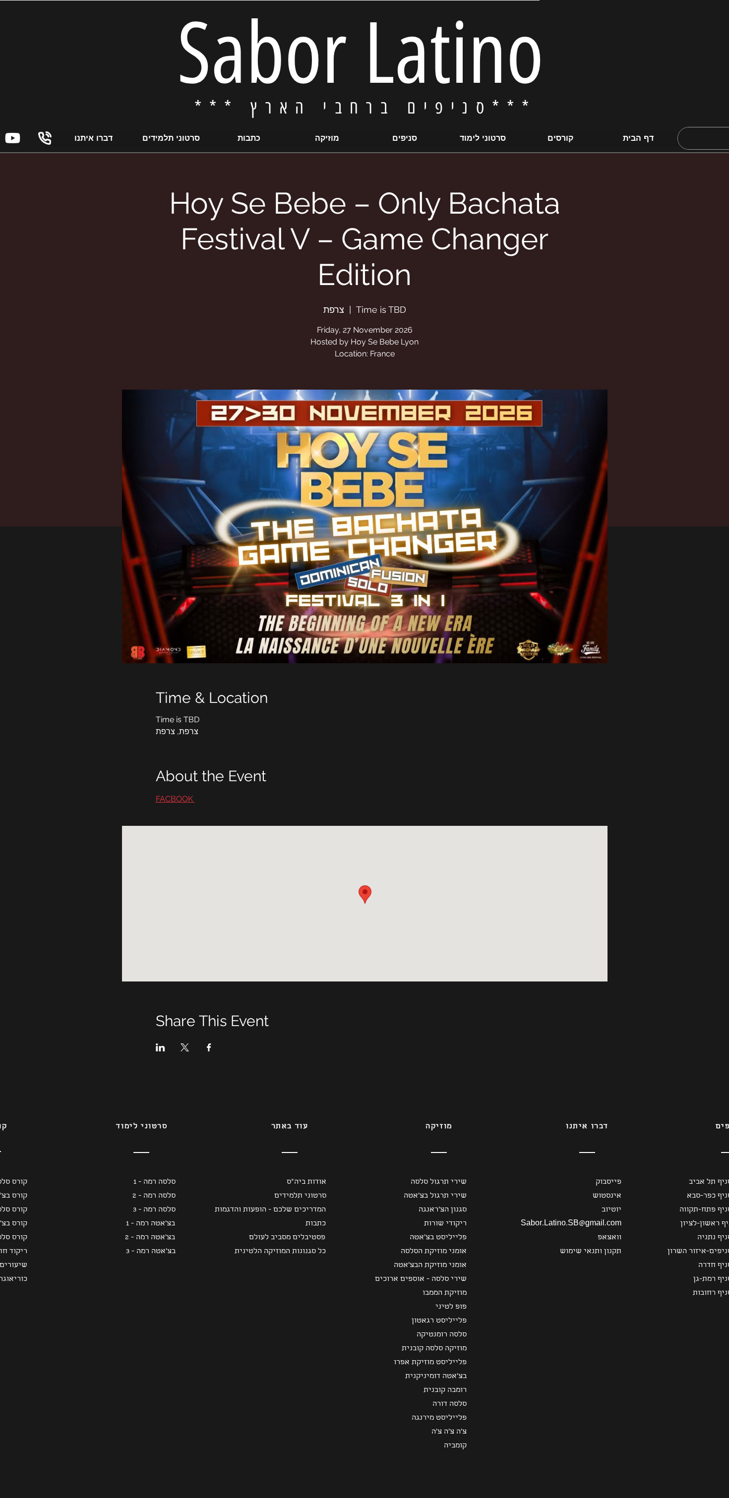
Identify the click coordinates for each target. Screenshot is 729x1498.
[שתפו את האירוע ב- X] (184, 1047)
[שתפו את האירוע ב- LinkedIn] (160, 1047)
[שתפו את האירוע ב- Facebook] (209, 1047)
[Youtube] (12, 138)
